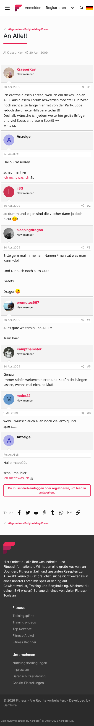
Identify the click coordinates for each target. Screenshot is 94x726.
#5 (89, 366)
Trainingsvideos (24, 622)
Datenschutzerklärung (29, 676)
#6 (89, 413)
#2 (89, 205)
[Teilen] (83, 87)
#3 (89, 247)
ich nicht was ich (16, 177)
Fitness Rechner (24, 642)
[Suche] (81, 7)
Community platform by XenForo (37, 720)
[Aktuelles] (72, 7)
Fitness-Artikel (23, 635)
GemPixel (10, 705)
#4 (89, 320)
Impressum (21, 669)
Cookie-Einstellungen (28, 683)
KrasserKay (15, 52)
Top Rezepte (22, 629)
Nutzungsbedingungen (30, 663)
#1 (89, 87)
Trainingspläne (23, 616)
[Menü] (7, 8)
